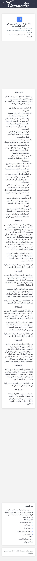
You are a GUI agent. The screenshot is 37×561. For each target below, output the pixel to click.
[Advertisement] (18, 65)
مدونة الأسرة (27, 525)
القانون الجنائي (27, 534)
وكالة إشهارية (27, 542)
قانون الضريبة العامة (25, 522)
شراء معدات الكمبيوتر (25, 539)
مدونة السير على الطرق (25, 28)
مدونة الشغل (27, 528)
